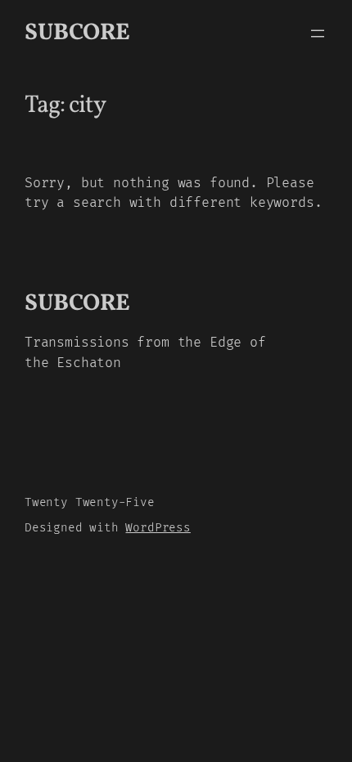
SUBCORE (77, 33)
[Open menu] (317, 33)
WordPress (157, 528)
